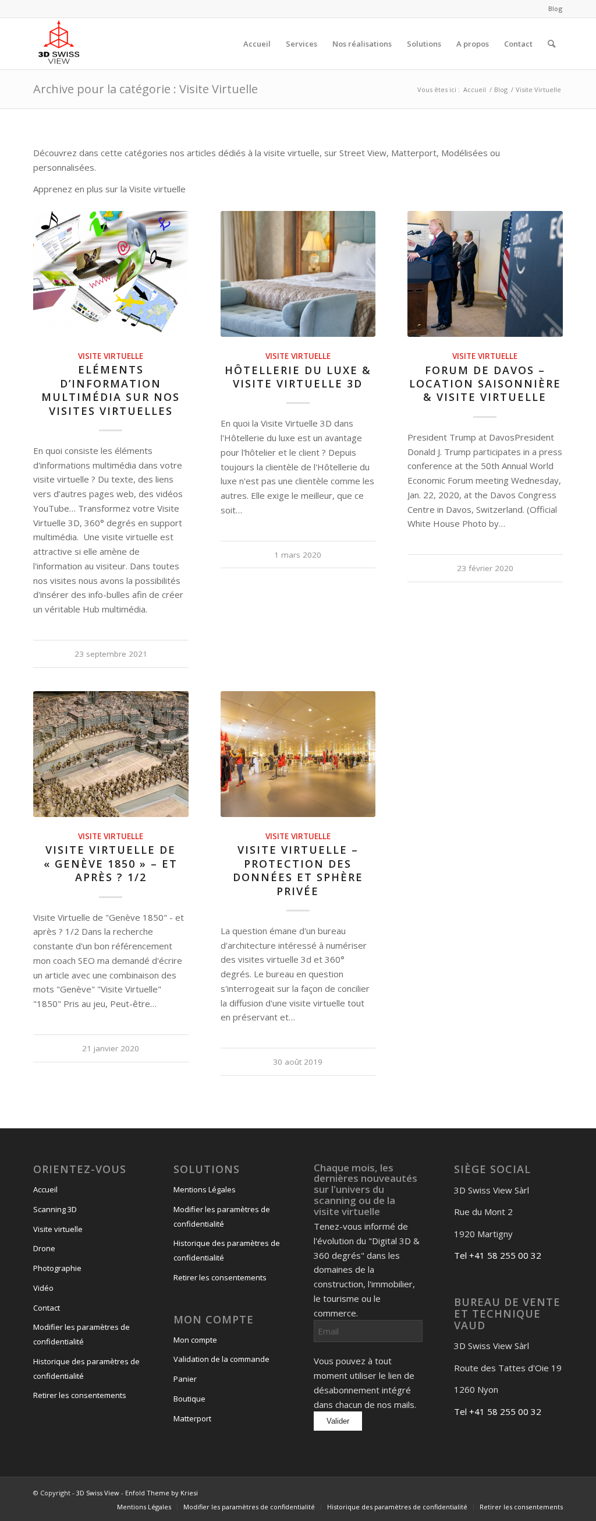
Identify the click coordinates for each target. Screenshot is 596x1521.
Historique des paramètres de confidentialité (86, 1368)
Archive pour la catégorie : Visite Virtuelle (145, 89)
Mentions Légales (204, 1189)
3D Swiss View (97, 1492)
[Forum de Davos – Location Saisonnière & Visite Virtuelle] (485, 274)
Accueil (45, 1189)
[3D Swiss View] (58, 43)
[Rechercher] (551, 43)
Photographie (57, 1268)
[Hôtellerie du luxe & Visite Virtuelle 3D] (298, 274)
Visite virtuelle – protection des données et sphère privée (298, 870)
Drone (44, 1248)
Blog (555, 8)
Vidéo (43, 1288)
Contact (46, 1307)
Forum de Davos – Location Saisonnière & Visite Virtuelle (485, 383)
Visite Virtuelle (110, 356)
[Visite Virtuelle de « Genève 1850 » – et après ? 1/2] (111, 754)
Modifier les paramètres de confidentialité (81, 1334)
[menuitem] (552, 9)
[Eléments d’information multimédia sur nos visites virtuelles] (111, 274)
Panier (185, 1379)
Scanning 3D (55, 1209)
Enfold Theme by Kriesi (161, 1492)
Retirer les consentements (79, 1395)
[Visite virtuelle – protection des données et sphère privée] (298, 754)
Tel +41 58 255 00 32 (497, 1255)
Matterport (192, 1418)
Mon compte (195, 1340)
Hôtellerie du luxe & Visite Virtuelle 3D (298, 376)
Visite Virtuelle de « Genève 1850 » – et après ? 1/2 (111, 863)
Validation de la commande (221, 1359)
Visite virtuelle (58, 1229)
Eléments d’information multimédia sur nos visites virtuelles (110, 389)
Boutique (189, 1398)
